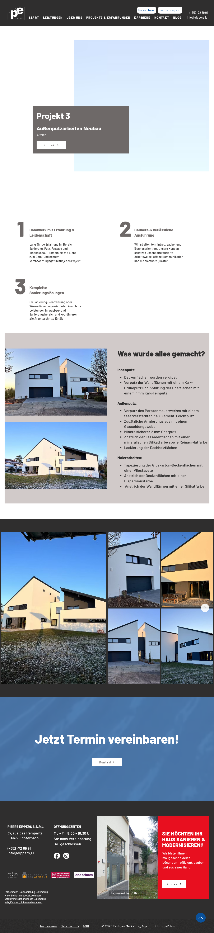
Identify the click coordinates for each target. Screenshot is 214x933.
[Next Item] (205, 608)
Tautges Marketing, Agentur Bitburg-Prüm (143, 926)
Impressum (48, 926)
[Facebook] (57, 856)
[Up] (201, 918)
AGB (86, 926)
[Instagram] (66, 856)
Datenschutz (70, 926)
